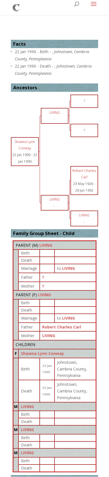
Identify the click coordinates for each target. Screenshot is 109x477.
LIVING (45, 245)
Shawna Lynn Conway (42, 353)
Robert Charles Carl (61, 327)
